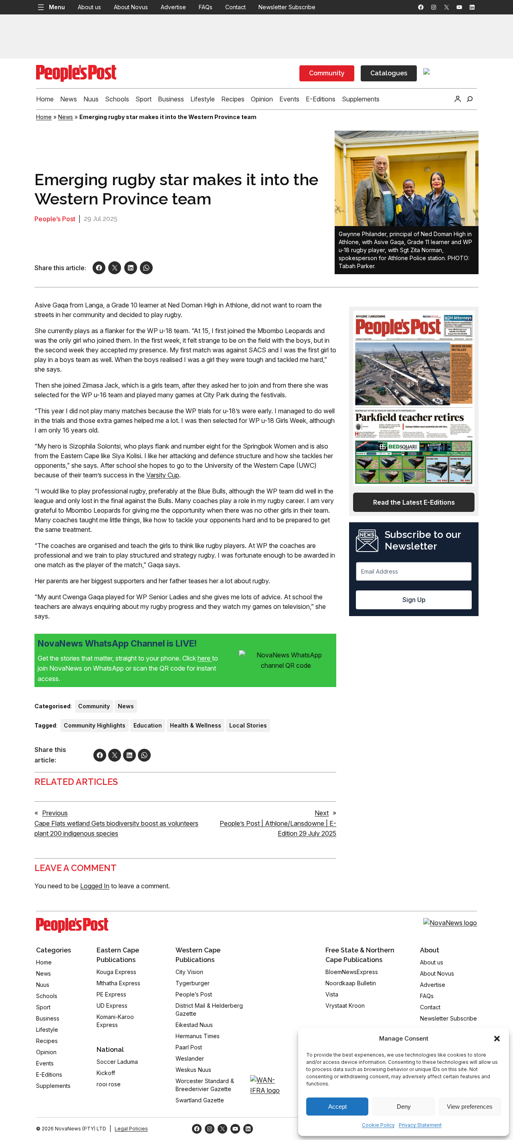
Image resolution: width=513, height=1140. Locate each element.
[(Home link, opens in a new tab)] (72, 925)
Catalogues (388, 73)
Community (327, 73)
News (65, 116)
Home (44, 116)
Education (147, 725)
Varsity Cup (162, 475)
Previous (55, 813)
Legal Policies (131, 1129)
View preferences (470, 1106)
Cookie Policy (378, 1125)
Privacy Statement (420, 1125)
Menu (57, 7)
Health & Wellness (195, 725)
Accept (337, 1106)
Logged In (94, 886)
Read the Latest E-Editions (414, 502)
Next (322, 813)
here (205, 658)
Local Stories (248, 725)
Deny (404, 1106)
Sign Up (414, 600)
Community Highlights (94, 725)
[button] (497, 1039)
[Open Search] (470, 99)
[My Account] (458, 99)
